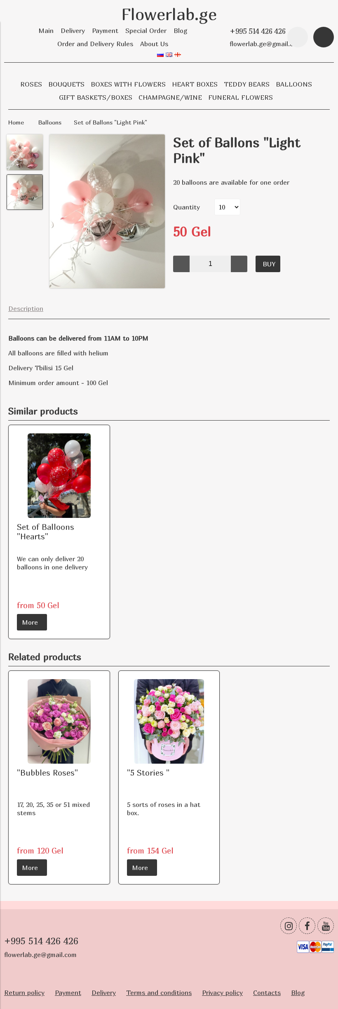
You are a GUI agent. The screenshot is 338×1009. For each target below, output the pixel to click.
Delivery (73, 30)
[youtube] (325, 925)
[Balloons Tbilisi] (107, 212)
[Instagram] (288, 925)
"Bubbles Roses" (47, 772)
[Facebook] (307, 925)
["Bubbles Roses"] (59, 721)
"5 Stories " (148, 772)
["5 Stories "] (169, 721)
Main (46, 30)
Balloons (49, 122)
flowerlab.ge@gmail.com (266, 44)
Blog (180, 30)
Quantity (186, 207)
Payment (105, 30)
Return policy (24, 992)
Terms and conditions (159, 992)
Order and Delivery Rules (95, 44)
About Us (154, 44)
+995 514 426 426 (258, 31)
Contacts (267, 992)
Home (16, 122)
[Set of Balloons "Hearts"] (59, 475)
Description (25, 308)
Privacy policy (222, 992)
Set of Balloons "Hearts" (45, 531)
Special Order (146, 30)
